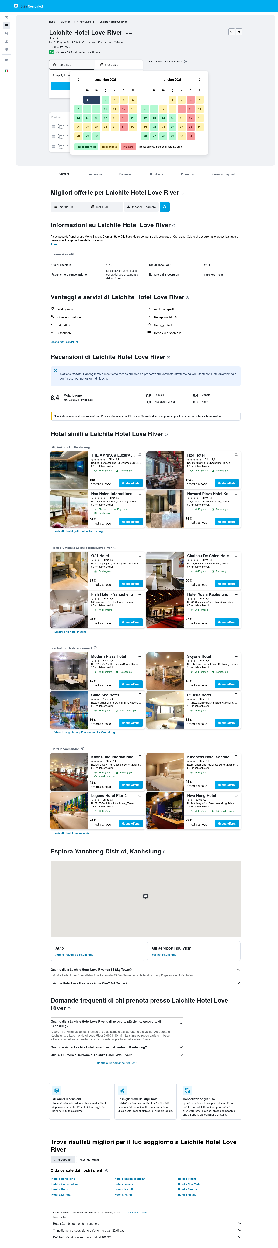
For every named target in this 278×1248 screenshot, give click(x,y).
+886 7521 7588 (60, 47)
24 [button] (105, 127)
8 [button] (87, 109)
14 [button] (78, 118)
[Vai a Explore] (6, 49)
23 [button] (96, 127)
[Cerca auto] (6, 33)
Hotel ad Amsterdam (64, 1184)
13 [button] (132, 109)
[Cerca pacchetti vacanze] (6, 41)
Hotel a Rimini (187, 1178)
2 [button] (96, 100)
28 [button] (78, 136)
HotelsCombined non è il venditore (76, 1223)
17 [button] (105, 118)
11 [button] (114, 109)
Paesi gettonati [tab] (89, 1159)
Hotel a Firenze (187, 1189)
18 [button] (114, 118)
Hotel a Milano (187, 1194)
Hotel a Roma (60, 1189)
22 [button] (87, 127)
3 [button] (105, 100)
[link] (78, 531)
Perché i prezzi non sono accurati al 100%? (82, 1237)
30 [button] (96, 136)
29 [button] (87, 136)
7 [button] (78, 109)
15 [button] (87, 118)
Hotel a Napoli (124, 1189)
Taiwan (63, 21)
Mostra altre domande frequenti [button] (117, 1063)
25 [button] (114, 127)
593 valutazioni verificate (83, 52)
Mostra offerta (131, 483)
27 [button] (132, 127)
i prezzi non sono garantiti (135, 1212)
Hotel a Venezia (124, 1184)
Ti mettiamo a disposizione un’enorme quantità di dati (88, 1230)
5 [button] (124, 100)
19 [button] (123, 118)
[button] (6, 6)
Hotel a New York (189, 1184)
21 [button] (78, 127)
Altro (54, 244)
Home (52, 21)
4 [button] (115, 100)
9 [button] (96, 109)
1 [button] (87, 100)
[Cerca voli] (6, 17)
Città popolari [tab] (62, 1159)
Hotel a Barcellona (63, 1178)
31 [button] (190, 136)
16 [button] (96, 118)
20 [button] (132, 118)
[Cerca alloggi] (6, 25)
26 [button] (123, 127)
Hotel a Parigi (123, 1194)
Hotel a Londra (61, 1194)
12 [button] (123, 109)
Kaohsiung (85, 21)
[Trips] (6, 60)
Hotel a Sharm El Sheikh (130, 1178)
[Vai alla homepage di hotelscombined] (28, 6)
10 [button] (105, 109)
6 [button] (133, 100)
